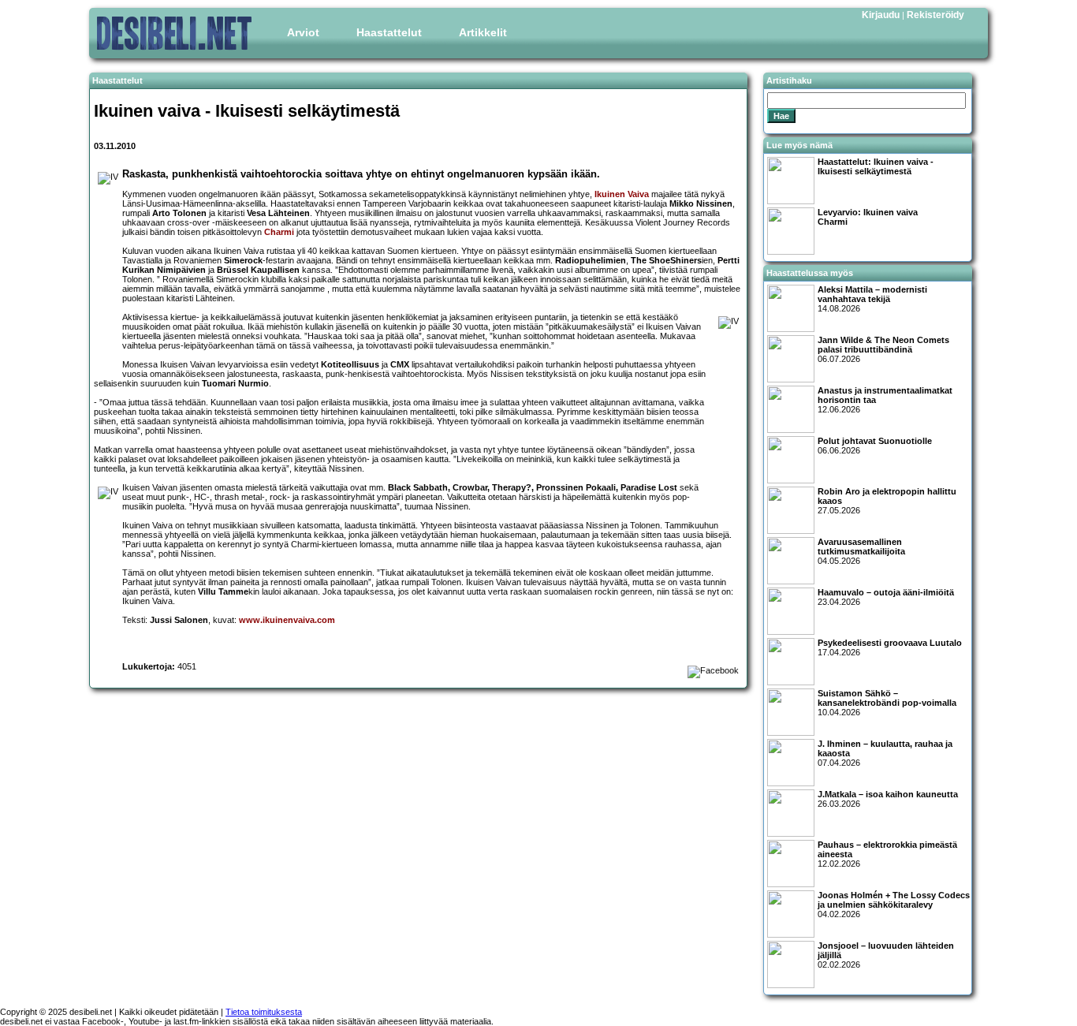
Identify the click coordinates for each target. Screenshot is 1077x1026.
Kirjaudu (881, 15)
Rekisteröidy (935, 15)
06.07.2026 (883, 349)
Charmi (279, 232)
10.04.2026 (887, 702)
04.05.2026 (861, 551)
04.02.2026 (894, 904)
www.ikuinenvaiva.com (287, 620)
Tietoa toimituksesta (263, 1012)
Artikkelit (483, 32)
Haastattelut (389, 32)
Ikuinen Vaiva (621, 194)
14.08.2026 (872, 299)
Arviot (303, 32)
